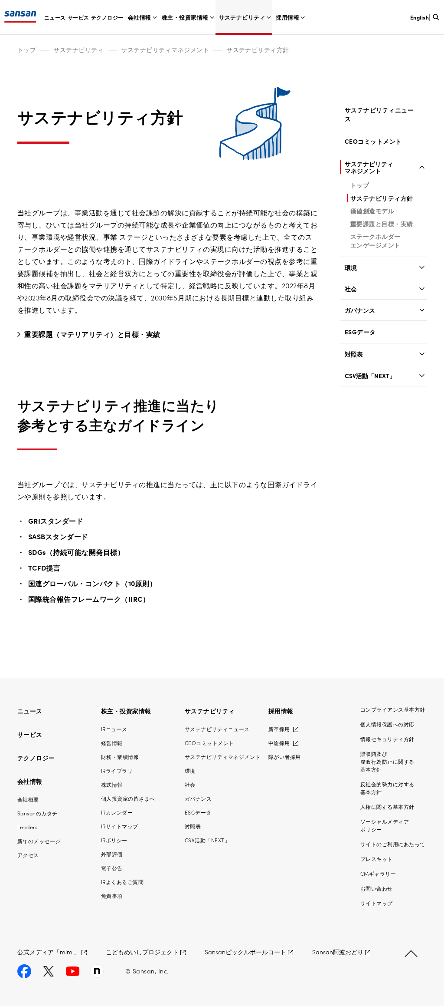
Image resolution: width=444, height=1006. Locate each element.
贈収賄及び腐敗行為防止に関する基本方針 (387, 761)
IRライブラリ (117, 770)
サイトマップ (376, 903)
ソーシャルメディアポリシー (384, 825)
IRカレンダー (117, 812)
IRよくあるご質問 (122, 881)
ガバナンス (360, 310)
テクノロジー (107, 17)
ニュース (55, 17)
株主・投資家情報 (185, 17)
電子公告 (112, 867)
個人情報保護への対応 (387, 724)
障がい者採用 (284, 756)
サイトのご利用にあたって (392, 844)
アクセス (28, 854)
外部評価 (112, 854)
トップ (26, 49)
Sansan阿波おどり (337, 951)
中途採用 (279, 742)
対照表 (354, 353)
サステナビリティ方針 (257, 49)
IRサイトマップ (119, 826)
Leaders (27, 827)
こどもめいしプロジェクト (142, 951)
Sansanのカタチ (37, 813)
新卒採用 (279, 728)
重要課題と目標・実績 (381, 223)
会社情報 (139, 17)
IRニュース (114, 728)
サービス (78, 17)
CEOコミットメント (373, 141)
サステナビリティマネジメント (165, 49)
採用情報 (287, 17)
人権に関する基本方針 (387, 806)
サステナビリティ (242, 17)
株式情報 (112, 784)
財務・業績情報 (120, 756)
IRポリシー (114, 840)
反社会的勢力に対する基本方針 (387, 787)
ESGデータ (360, 332)
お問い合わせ (376, 888)
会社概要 (28, 799)
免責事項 (112, 895)
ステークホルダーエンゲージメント (375, 240)
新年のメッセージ (39, 840)
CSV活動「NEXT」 (370, 375)
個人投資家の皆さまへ (128, 798)
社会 (351, 288)
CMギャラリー (378, 873)
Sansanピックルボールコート (245, 951)
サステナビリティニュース (379, 114)
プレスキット (376, 858)
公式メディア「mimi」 (48, 951)
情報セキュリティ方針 (387, 738)
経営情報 (112, 742)
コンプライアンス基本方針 (392, 709)
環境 (351, 267)
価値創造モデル (372, 210)
